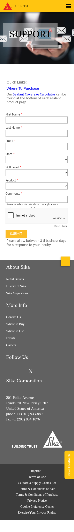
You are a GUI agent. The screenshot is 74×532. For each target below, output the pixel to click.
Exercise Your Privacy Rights (37, 512)
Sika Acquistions (17, 293)
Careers (11, 345)
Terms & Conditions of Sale (37, 489)
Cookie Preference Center (37, 506)
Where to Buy (15, 324)
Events (10, 338)
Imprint (35, 471)
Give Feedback (69, 465)
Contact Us (13, 317)
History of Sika (16, 286)
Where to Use (15, 331)
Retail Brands (15, 279)
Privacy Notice (37, 500)
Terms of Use (37, 477)
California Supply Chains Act (37, 483)
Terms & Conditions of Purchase (37, 494)
